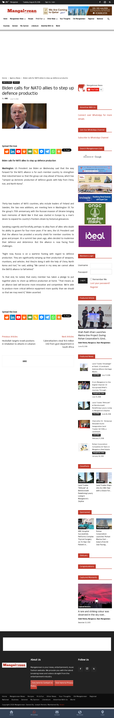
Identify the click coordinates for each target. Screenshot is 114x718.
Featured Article (87, 298)
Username (83, 266)
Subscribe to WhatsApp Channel (93, 138)
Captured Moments (88, 577)
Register (94, 287)
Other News (51, 19)
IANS (6, 98)
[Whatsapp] (53, 151)
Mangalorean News (16, 19)
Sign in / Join (50, 2)
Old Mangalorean (79, 19)
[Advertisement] (57, 52)
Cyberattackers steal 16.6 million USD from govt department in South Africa (58, 344)
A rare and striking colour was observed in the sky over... (93, 613)
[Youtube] (18, 151)
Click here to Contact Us (42, 683)
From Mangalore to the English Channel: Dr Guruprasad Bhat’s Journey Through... (101, 386)
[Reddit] (6, 151)
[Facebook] (100, 2)
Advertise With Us (47, 26)
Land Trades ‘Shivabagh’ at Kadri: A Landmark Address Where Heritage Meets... (102, 368)
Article (81, 327)
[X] (109, 2)
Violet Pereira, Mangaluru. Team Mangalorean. (94, 343)
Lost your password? (100, 283)
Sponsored (85, 512)
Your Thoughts (65, 19)
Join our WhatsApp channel (92, 130)
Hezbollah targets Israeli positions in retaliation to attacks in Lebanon (18, 343)
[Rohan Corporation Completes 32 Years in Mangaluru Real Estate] (84, 447)
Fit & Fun (39, 19)
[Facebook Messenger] (41, 151)
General (15, 26)
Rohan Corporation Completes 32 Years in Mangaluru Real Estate (101, 447)
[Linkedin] (12, 151)
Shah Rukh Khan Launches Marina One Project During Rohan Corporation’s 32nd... (92, 335)
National (100, 19)
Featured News (86, 356)
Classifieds (96, 414)
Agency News (15, 78)
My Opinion (24, 26)
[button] (108, 19)
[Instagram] (105, 2)
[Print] (24, 151)
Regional (91, 19)
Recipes (30, 19)
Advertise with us (87, 107)
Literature (34, 26)
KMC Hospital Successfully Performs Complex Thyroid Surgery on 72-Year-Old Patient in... (86, 538)
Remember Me (100, 280)
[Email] (30, 151)
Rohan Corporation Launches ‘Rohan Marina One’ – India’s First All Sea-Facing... (103, 538)
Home (5, 19)
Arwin (62, 704)
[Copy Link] (35, 151)
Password (82, 272)
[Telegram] (47, 151)
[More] (58, 151)
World (58, 26)
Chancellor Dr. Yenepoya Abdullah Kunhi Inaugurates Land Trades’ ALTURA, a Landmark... (102, 426)
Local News (96, 375)
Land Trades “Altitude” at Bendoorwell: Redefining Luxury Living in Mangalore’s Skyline (102, 406)
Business (6, 26)
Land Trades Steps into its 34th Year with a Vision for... (103, 488)
